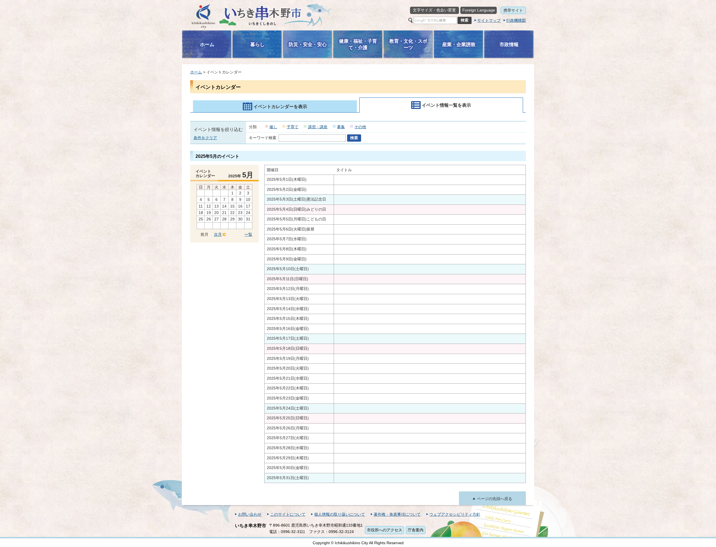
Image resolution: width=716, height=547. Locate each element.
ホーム (196, 72)
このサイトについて (287, 514)
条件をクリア (205, 137)
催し (273, 127)
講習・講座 (318, 127)
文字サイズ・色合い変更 (434, 10)
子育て (292, 127)
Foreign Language (478, 10)
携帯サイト (513, 10)
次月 (218, 234)
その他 (360, 127)
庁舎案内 (415, 530)
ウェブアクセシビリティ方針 (454, 514)
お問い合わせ (250, 514)
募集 (341, 127)
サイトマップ (489, 20)
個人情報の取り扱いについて (339, 514)
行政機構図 (516, 20)
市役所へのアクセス (384, 530)
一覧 (248, 234)
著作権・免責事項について (397, 514)
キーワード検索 (262, 137)
